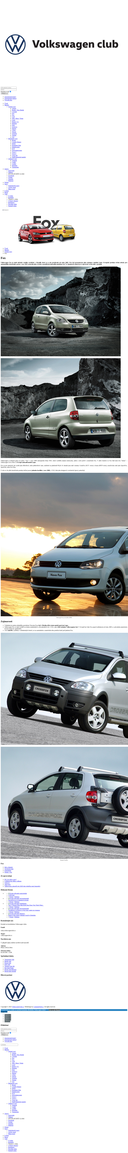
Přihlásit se (4, 93)
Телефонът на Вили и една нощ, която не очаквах (24, 910)
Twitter (10, 177)
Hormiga (14, 165)
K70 (13, 149)
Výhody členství (13, 201)
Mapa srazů (11, 189)
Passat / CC (15, 122)
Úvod (6, 103)
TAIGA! (7, 883)
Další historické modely (19, 157)
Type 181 (15, 155)
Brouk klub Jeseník (10, 971)
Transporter (15, 167)
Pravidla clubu (12, 204)
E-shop (6, 191)
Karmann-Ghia (16, 145)
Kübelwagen (16, 147)
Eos (13, 113)
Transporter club (9, 959)
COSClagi (11, 895)
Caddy (14, 162)
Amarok (14, 160)
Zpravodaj (11, 170)
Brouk (14, 140)
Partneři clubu (12, 206)
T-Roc (14, 130)
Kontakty (11, 197)
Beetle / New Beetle (18, 110)
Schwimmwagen (17, 150)
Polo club (7, 964)
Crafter (14, 164)
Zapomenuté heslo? (10, 97)
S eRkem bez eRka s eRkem (12, 881)
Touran (14, 135)
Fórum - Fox (8, 872)
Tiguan (14, 132)
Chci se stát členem (54, 1010)
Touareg (14, 133)
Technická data (8, 869)
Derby (14, 144)
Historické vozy (13, 138)
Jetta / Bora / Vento (17, 118)
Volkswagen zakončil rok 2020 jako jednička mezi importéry (22, 886)
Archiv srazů (12, 187)
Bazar (6, 192)
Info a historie (8, 867)
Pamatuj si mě (5, 91)
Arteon (14, 108)
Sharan (14, 128)
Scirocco (14, 127)
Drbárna (16, 897)
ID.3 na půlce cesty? (10, 879)
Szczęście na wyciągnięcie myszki (18, 900)
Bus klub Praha (9, 968)
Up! (13, 137)
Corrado (14, 112)
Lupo (13, 120)
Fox (13, 115)
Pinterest (10, 181)
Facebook (11, 175)
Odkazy (10, 172)
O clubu (10, 196)
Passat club (7, 963)
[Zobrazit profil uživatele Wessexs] (16, 913)
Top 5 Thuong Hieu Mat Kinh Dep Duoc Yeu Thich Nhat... (26, 905)
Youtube (10, 179)
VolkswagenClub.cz (18, 1007)
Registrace (11, 202)
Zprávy (6, 169)
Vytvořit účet (8, 100)
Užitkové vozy (12, 159)
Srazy (6, 184)
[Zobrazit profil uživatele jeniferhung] (17, 903)
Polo (13, 125)
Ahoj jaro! (7, 884)
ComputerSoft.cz (38, 1007)
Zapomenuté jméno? (10, 98)
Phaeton (14, 123)
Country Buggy (16, 142)
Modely (6, 105)
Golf (13, 117)
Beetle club (7, 961)
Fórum (6, 182)
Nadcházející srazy (13, 186)
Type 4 (14, 154)
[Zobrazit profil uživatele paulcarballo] (17, 893)
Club (5, 194)
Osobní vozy (12, 107)
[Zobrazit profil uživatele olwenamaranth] (18, 898)
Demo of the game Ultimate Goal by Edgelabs (22, 915)
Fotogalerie (7, 870)
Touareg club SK (9, 966)
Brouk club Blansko (10, 969)
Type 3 (14, 152)
